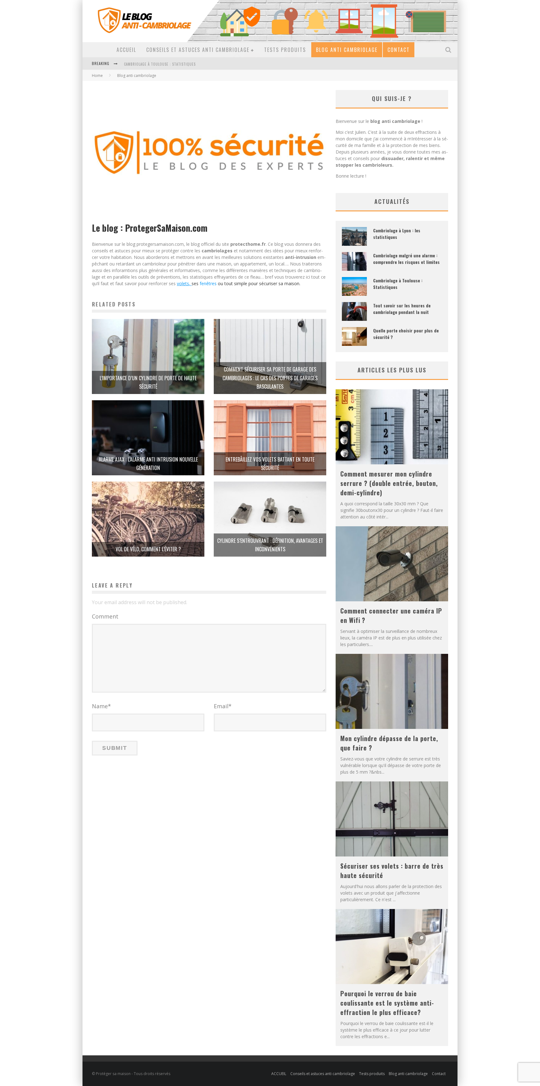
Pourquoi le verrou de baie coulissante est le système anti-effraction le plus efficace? (387, 1003)
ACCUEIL (126, 49)
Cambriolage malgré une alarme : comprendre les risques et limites (406, 258)
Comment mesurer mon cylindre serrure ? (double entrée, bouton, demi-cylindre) (389, 483)
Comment (105, 616)
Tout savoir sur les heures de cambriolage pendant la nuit (179, 64)
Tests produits (285, 49)
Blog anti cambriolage (347, 49)
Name (101, 706)
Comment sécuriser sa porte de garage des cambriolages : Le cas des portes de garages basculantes (270, 378)
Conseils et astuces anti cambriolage (197, 49)
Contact (399, 49)
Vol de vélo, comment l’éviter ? (148, 549)
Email (223, 706)
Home (97, 75)
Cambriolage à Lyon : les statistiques (396, 233)
